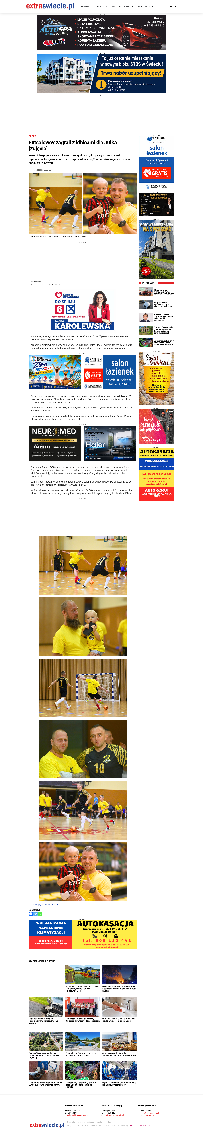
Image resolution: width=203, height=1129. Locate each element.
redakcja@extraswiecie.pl (44, 904)
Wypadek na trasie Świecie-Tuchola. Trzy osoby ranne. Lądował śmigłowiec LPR (82, 988)
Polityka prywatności (85, 1122)
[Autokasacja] (83, 934)
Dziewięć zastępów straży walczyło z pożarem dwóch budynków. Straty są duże (119, 988)
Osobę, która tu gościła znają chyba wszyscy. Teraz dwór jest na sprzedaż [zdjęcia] (163, 330)
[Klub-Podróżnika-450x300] (55, 372)
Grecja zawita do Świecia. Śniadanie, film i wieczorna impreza (119, 1054)
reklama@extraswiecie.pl (148, 1115)
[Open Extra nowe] (104, 6)
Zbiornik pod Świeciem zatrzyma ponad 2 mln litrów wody (80, 1054)
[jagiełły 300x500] (156, 249)
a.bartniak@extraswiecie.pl (113, 1115)
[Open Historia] (152, 6)
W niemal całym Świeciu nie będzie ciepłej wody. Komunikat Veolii (118, 1020)
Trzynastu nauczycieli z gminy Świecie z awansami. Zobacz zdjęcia (82, 1020)
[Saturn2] (110, 372)
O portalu (71, 1122)
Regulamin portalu (103, 1122)
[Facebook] (31, 914)
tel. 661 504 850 (71, 1113)
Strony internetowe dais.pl (141, 1126)
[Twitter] (35, 914)
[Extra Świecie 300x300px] (156, 426)
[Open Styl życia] (116, 6)
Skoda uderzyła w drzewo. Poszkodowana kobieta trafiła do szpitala (44, 1021)
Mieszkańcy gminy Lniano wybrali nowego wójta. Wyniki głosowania (163, 317)
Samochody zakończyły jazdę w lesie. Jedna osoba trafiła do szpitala (80, 1085)
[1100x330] (101, 73)
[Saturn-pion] (156, 162)
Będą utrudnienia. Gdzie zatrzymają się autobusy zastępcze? (119, 1084)
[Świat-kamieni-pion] (156, 378)
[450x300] (55, 443)
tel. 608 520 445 (108, 1113)
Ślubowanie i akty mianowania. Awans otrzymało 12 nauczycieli (164, 292)
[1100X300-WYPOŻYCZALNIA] (101, 32)
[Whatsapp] (40, 914)
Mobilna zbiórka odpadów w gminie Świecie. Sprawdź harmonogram (45, 1084)
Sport (32, 136)
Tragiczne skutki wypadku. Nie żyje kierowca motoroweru (163, 304)
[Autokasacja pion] (156, 474)
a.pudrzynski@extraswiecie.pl (77, 1115)
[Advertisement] (101, 112)
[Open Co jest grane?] (132, 6)
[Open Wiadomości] (90, 6)
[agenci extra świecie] (156, 204)
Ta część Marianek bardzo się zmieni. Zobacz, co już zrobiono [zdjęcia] (44, 1055)
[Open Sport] (141, 6)
